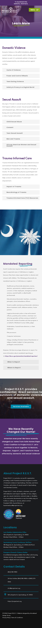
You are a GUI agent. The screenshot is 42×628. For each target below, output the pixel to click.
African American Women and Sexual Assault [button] (21, 145)
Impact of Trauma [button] (14, 187)
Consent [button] (10, 127)
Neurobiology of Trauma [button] (16, 192)
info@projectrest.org (14, 588)
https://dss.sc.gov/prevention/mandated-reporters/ (21, 356)
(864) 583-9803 (12, 572)
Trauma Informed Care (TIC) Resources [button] (22, 198)
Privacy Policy (6, 617)
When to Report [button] (13, 362)
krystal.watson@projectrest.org (13, 505)
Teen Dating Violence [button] (15, 81)
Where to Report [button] (14, 368)
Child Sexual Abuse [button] (14, 122)
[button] (34, 10)
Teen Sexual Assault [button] (15, 133)
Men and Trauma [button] (13, 139)
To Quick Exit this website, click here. (21, 3)
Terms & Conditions (17, 617)
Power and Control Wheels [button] (17, 76)
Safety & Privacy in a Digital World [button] (20, 87)
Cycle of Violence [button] (14, 70)
